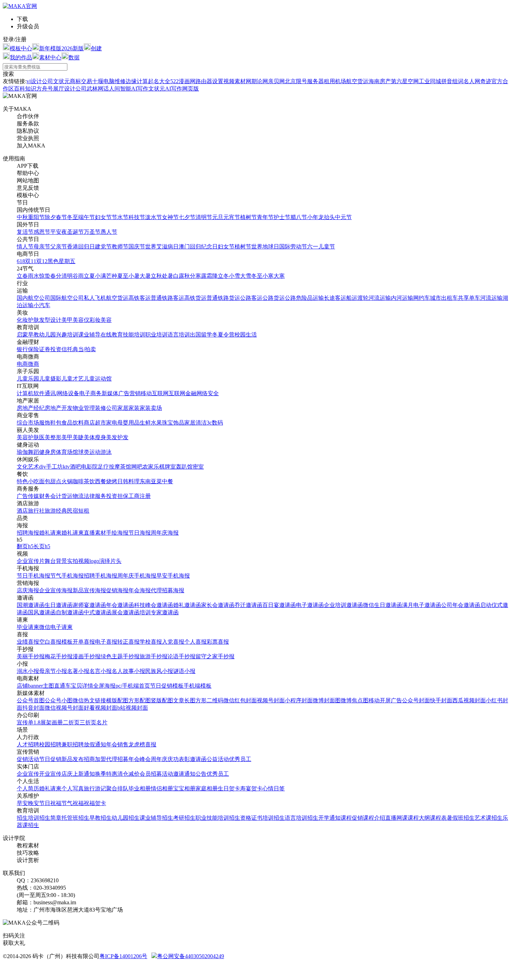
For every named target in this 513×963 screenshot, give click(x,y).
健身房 (47, 452)
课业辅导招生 (156, 818)
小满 (100, 276)
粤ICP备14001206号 (123, 956)
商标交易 (81, 81)
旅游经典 (56, 511)
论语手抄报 (181, 656)
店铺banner (30, 686)
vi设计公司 (40, 81)
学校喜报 (151, 642)
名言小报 (100, 671)
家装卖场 (151, 408)
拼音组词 (452, 81)
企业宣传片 (31, 561)
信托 (67, 349)
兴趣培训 (67, 335)
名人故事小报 (128, 671)
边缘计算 (137, 81)
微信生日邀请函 (382, 605)
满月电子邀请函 (421, 605)
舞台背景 (56, 561)
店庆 (67, 774)
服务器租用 (321, 81)
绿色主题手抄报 (120, 656)
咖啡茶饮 (84, 481)
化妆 (22, 320)
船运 (351, 298)
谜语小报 (184, 671)
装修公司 (106, 408)
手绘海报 (117, 533)
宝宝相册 (184, 788)
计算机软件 (31, 393)
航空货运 (117, 298)
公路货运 (273, 298)
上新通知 (84, 774)
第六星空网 (405, 81)
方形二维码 (209, 700)
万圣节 (92, 232)
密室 (198, 467)
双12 (41, 261)
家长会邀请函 (218, 605)
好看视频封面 (100, 708)
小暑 (134, 276)
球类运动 (89, 452)
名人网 (471, 81)
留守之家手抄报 (215, 656)
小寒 (268, 276)
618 (21, 261)
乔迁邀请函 (248, 605)
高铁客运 (139, 298)
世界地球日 (265, 246)
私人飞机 (95, 298)
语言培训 (179, 335)
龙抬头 (326, 217)
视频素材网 (237, 81)
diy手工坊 (51, 467)
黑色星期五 (61, 261)
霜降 (212, 276)
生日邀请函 (59, 605)
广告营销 (129, 393)
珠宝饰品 (173, 423)
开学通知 (329, 818)
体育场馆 (67, 452)
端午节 (86, 217)
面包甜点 (50, 481)
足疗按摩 (109, 467)
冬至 (72, 217)
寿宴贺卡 (251, 788)
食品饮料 (72, 423)
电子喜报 (106, 642)
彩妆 (95, 320)
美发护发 (117, 437)
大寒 (279, 276)
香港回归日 (81, 246)
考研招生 (184, 818)
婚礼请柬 (50, 533)
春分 (55, 276)
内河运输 (402, 298)
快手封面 (441, 700)
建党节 (103, 246)
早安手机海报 (173, 576)
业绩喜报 (28, 642)
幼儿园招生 (126, 818)
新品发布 (72, 759)
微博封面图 (327, 700)
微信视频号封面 (64, 708)
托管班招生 (75, 818)
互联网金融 (182, 393)
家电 (111, 423)
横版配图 (117, 700)
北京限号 (296, 81)
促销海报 (117, 590)
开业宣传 (50, 774)
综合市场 (28, 423)
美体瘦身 (95, 437)
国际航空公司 (67, 298)
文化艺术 (28, 467)
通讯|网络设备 (62, 393)
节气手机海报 (67, 576)
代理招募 (117, 759)
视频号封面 (271, 700)
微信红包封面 (240, 700)
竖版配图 (162, 700)
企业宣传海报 (56, 590)
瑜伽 (22, 452)
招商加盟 (95, 759)
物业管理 (84, 408)
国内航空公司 (33, 298)
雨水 (33, 276)
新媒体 (110, 393)
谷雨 (78, 276)
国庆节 (136, 246)
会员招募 (151, 774)
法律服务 (95, 496)
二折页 (71, 722)
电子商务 (90, 393)
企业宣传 (28, 774)
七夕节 (187, 217)
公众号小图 (59, 700)
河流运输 (380, 298)
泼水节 (153, 217)
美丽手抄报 (31, 656)
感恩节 (42, 232)
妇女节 (103, 217)
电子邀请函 (310, 605)
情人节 (25, 246)
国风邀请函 (42, 612)
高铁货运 (195, 298)
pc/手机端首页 (133, 686)
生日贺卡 (229, 788)
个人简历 (28, 788)
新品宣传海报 (89, 590)
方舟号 (44, 89)
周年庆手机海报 (136, 576)
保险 (33, 349)
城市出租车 (444, 298)
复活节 (25, 232)
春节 (61, 217)
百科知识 (25, 89)
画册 (57, 722)
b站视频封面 (132, 708)
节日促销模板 (167, 686)
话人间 (111, 89)
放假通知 (95, 744)
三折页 (88, 722)
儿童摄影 (50, 379)
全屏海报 (104, 686)
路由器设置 (209, 81)
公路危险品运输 (304, 298)
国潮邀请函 (31, 605)
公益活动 (218, 759)
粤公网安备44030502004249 (190, 956)
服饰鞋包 (50, 423)
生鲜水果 (151, 423)
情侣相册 (162, 788)
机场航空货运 (352, 81)
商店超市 (95, 423)
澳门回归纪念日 (198, 246)
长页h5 (42, 546)
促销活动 (28, 759)
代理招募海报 (167, 590)
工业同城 (430, 81)
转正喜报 (128, 642)
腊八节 (298, 217)
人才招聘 (28, 744)
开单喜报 (84, 642)
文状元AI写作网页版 (173, 89)
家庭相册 (206, 788)
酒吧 (75, 467)
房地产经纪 (31, 408)
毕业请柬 (28, 627)
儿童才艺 (72, 379)
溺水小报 (28, 671)
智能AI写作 (134, 89)
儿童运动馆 (98, 379)
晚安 (33, 803)
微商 (33, 364)
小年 (312, 217)
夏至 (122, 276)
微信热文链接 (89, 700)
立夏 (89, 276)
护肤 (33, 320)
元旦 (217, 217)
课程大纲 (419, 818)
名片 (101, 722)
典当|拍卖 (84, 349)
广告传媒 (28, 496)
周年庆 (159, 759)
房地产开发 (59, 408)
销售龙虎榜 (131, 744)
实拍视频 (78, 561)
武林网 (95, 89)
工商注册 (139, 496)
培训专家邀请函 (159, 612)
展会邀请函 (126, 612)
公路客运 (251, 298)
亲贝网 (276, 81)
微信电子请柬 (56, 627)
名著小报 (78, 671)
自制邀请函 (70, 612)
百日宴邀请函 (279, 605)
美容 (106, 320)
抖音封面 (33, 708)
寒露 (201, 276)
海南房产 (380, 81)
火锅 (67, 481)
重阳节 (36, 217)
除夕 (50, 217)
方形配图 (139, 700)
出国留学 (201, 335)
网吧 (136, 467)
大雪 (245, 276)
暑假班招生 (461, 818)
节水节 (120, 217)
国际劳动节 (293, 246)
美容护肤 (28, 437)
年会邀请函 (120, 605)
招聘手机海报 (100, 576)
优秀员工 (240, 759)
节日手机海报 (33, 576)
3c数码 (215, 423)
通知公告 (195, 774)
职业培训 (156, 335)
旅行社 (36, 511)
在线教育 (112, 335)
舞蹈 (33, 452)
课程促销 (352, 818)
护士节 (282, 217)
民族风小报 (159, 671)
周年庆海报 (165, 533)
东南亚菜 (151, 481)
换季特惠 (106, 774)
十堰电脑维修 (109, 81)
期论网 (259, 81)
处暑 (167, 276)
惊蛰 (44, 276)
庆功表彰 (179, 759)
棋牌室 (167, 467)
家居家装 (128, 408)
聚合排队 (117, 788)
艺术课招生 (489, 818)
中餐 (167, 481)
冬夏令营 (223, 335)
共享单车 (469, 298)
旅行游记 (95, 788)
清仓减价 (128, 774)
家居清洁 (195, 423)
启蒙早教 (28, 335)
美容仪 (81, 320)
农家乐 (150, 467)
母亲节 (42, 246)
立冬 (223, 276)
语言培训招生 (301, 818)
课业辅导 (89, 335)
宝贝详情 (82, 686)
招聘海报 (28, 533)
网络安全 (207, 393)
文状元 (61, 81)
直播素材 (95, 533)
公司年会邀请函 (460, 605)
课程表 (438, 818)
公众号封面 (416, 700)
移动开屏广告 (385, 700)
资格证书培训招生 (262, 818)
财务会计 (50, 496)
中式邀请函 (98, 612)
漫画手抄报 (87, 656)
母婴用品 (128, 423)
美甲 (67, 320)
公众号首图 (31, 700)
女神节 (170, 217)
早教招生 (100, 818)
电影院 (89, 467)
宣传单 (25, 722)
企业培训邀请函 (343, 605)
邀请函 (198, 759)
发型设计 (50, 320)
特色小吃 (28, 481)
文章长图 (184, 700)
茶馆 (125, 467)
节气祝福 (72, 803)
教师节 (120, 246)
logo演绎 (99, 561)
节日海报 (139, 533)
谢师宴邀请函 (89, 605)
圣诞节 (75, 232)
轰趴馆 (184, 467)
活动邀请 (173, 774)
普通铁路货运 (223, 298)
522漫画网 (182, 81)
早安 (22, 803)
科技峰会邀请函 (153, 605)
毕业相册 (139, 788)
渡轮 (363, 298)
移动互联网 (155, 393)
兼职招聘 (72, 744)
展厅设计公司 (70, 89)
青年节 (265, 217)
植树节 (248, 217)
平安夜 (58, 232)
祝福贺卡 (95, 803)
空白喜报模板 (56, 642)
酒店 (22, 511)
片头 (115, 561)
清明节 (203, 217)
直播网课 (396, 818)
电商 (22, 364)
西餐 (100, 481)
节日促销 (50, 759)
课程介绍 (374, 818)
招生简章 (50, 818)
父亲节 (58, 246)
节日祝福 (50, 803)
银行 (22, 349)
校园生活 (246, 335)
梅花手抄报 (59, 656)
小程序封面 (299, 700)
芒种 (111, 276)
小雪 (234, 276)
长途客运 (335, 298)
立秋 (156, 276)
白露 (178, 276)
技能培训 (134, 335)
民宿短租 (78, 511)
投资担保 (117, 496)
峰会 (145, 759)
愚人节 (109, 232)
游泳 (106, 452)
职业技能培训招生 (217, 818)
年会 (111, 744)
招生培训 (28, 818)
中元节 (343, 217)
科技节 (136, 217)
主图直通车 (57, 686)
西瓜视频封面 (469, 700)
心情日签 (273, 788)
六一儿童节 (321, 246)
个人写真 (72, 788)
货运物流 (72, 496)
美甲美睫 (72, 437)
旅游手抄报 (154, 656)
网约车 (421, 298)
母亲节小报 (53, 671)
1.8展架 (43, 722)
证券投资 (50, 349)
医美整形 (50, 437)
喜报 (150, 744)
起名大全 (159, 81)
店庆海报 (28, 590)
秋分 (189, 276)
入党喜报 (173, 642)
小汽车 (42, 305)
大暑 (145, 276)
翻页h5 (25, 546)
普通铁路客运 (167, 298)
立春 (22, 276)
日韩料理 (128, 481)
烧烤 (111, 481)
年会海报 (139, 590)
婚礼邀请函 (187, 605)
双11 (30, 261)
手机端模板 (197, 686)
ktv (66, 467)
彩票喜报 (218, 642)
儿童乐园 (28, 379)
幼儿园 (47, 335)
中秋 (22, 217)
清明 (67, 276)
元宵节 (231, 217)
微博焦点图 (355, 700)
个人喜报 (195, 642)
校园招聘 (50, 744)
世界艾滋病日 (162, 246)
